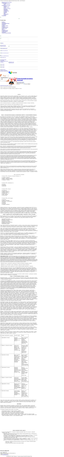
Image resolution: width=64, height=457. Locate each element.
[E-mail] (18, 82)
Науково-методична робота (4, 85)
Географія (10, 85)
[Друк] (21, 82)
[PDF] (23, 82)
